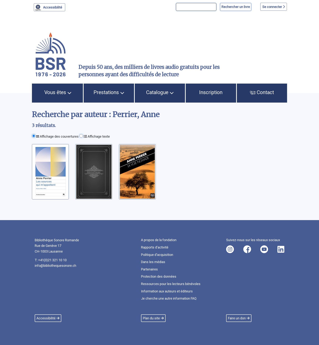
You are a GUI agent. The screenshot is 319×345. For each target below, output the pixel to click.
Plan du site (151, 318)
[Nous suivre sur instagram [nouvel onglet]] (230, 249)
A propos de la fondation (158, 240)
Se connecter (272, 7)
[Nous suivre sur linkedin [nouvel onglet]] (280, 249)
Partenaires (149, 269)
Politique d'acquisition (157, 255)
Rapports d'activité (154, 247)
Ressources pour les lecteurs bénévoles (170, 284)
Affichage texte (98, 136)
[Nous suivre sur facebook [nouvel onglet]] (247, 249)
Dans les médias (153, 262)
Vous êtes (55, 92)
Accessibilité (52, 7)
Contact (264, 92)
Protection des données (158, 276)
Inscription (210, 92)
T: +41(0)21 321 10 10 (51, 260)
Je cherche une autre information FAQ (168, 298)
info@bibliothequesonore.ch (55, 266)
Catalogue (158, 92)
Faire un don (237, 318)
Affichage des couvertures (59, 136)
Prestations (107, 92)
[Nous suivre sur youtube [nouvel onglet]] (264, 249)
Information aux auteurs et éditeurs (167, 291)
